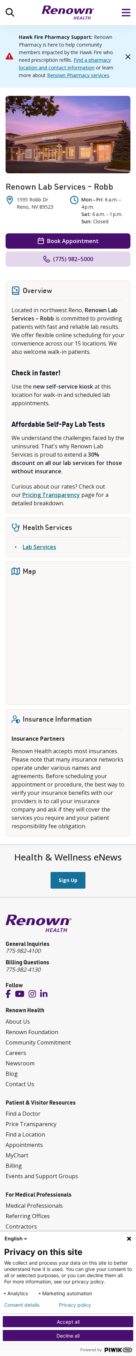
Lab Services (39, 547)
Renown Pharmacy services (78, 75)
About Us (18, 1021)
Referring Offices (28, 1216)
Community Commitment (38, 1042)
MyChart (17, 1155)
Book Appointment (73, 241)
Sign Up (68, 880)
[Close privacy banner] (129, 1239)
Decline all (68, 1336)
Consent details (21, 1305)
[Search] (10, 12)
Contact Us (20, 1084)
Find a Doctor (23, 1113)
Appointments (24, 1145)
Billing (14, 1166)
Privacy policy (75, 1305)
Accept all (68, 1322)
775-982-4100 (23, 951)
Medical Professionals (34, 1205)
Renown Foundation (32, 1032)
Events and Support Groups (42, 1176)
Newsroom (20, 1063)
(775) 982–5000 (73, 259)
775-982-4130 (23, 969)
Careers (16, 1053)
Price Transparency (31, 1124)
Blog (12, 1074)
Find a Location (25, 1134)
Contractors (21, 1226)
